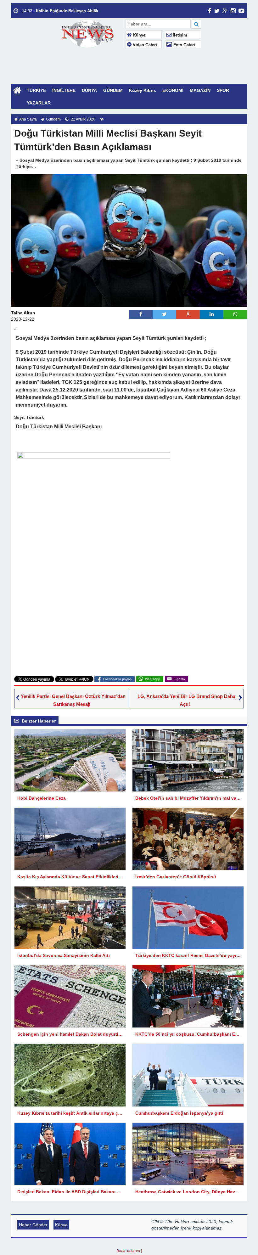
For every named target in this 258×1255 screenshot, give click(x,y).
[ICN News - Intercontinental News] (90, 33)
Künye (138, 35)
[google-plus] (225, 10)
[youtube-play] (241, 10)
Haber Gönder (33, 1224)
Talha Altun (23, 312)
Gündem (53, 119)
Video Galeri (144, 45)
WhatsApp (152, 679)
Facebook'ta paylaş (117, 679)
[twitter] (217, 10)
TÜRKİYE (36, 90)
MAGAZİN (200, 90)
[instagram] (233, 10)
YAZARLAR (39, 102)
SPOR (223, 90)
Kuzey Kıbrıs (142, 90)
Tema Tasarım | (129, 1250)
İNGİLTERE (64, 90)
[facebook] (209, 10)
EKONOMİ (172, 90)
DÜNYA (89, 90)
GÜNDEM (113, 90)
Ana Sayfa (28, 119)
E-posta (179, 679)
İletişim (179, 35)
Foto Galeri (183, 45)
